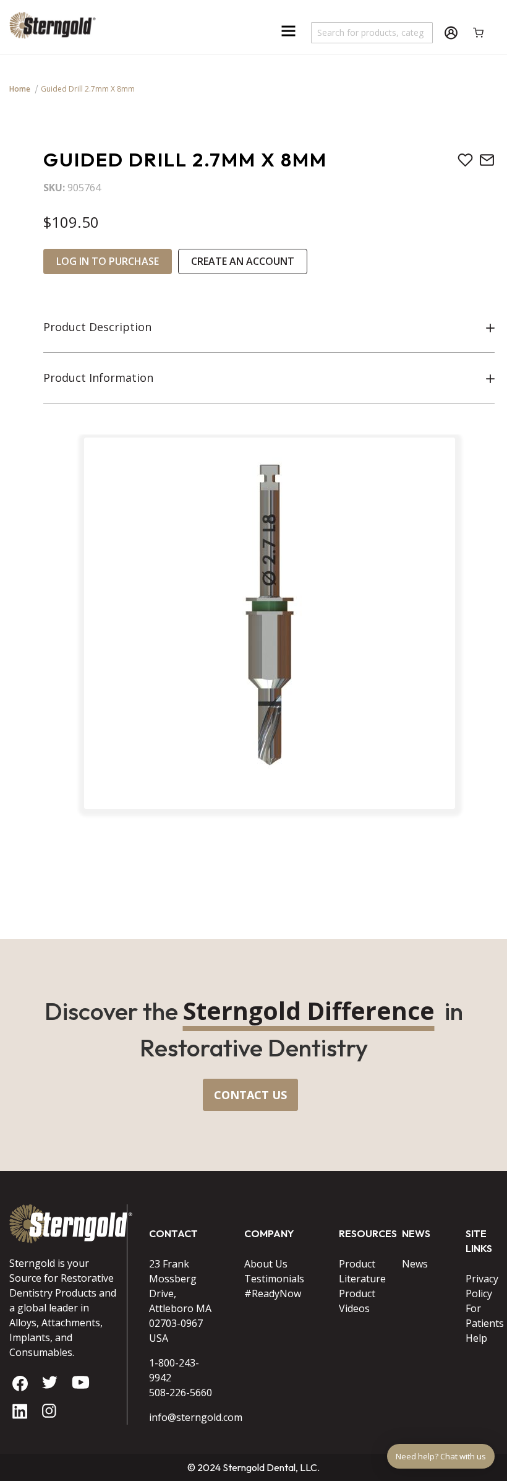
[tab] (269, 327)
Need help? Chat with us (441, 1456)
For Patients (482, 1316)
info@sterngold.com (181, 1417)
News (415, 1264)
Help (476, 1338)
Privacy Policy (482, 1286)
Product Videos (355, 1301)
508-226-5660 (180, 1392)
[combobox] (372, 32)
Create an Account (242, 261)
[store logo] (52, 29)
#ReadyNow (272, 1293)
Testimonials (274, 1278)
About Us (266, 1264)
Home (19, 89)
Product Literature (355, 1271)
